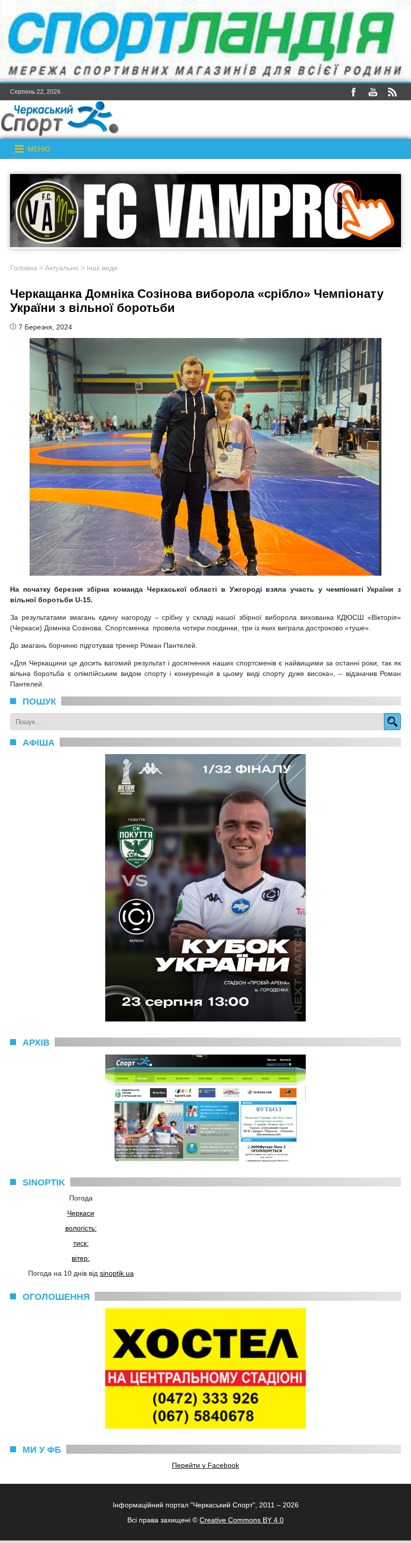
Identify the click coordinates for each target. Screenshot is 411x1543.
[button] (39, 149)
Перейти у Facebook (205, 1465)
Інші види (102, 268)
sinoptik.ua (117, 1273)
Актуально (62, 268)
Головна (23, 268)
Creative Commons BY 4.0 (241, 1520)
